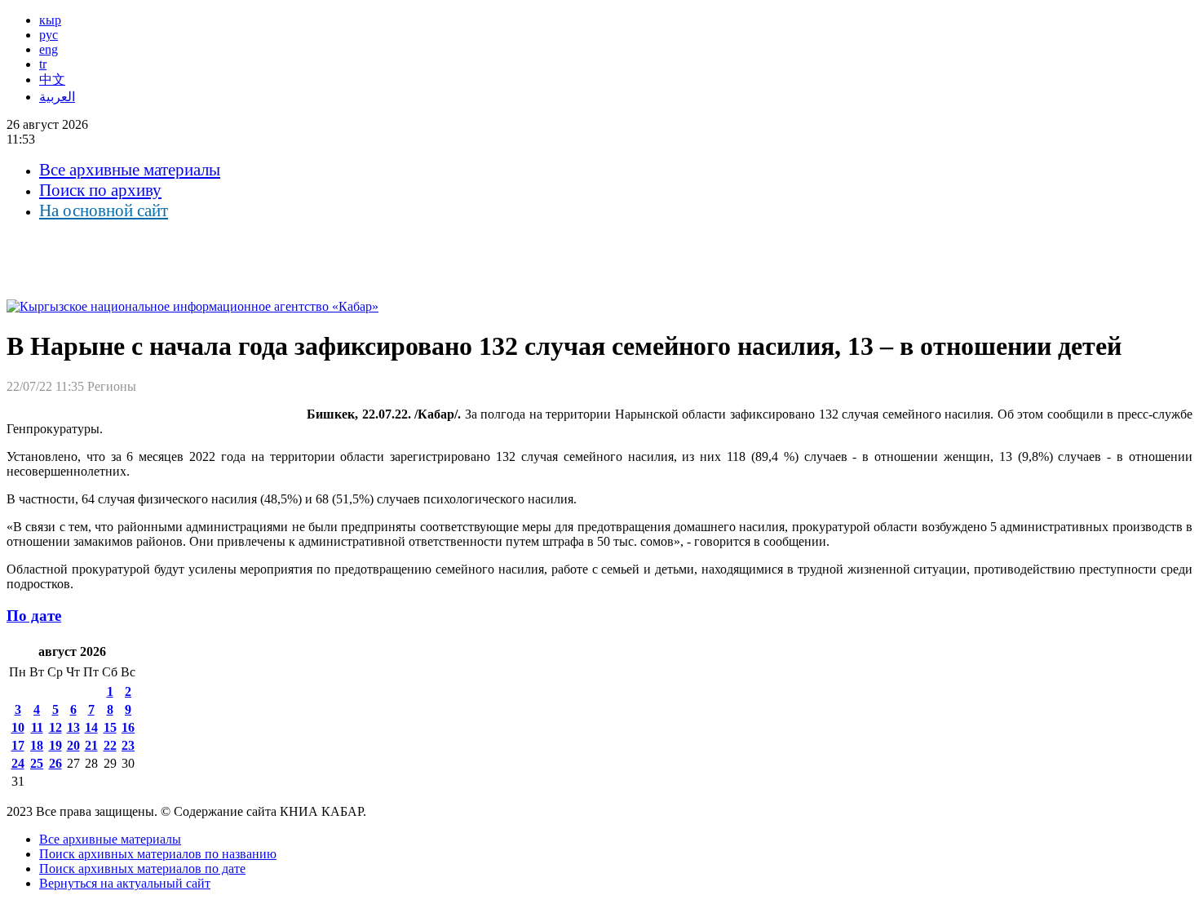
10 (17, 727)
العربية (57, 97)
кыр (50, 20)
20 (73, 745)
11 (37, 727)
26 (55, 763)
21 (91, 745)
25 (36, 763)
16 (128, 727)
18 (36, 745)
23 (128, 745)
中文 (52, 79)
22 (110, 745)
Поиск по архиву (100, 190)
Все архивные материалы (129, 169)
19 (55, 745)
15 (110, 727)
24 (17, 763)
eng (48, 49)
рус (48, 35)
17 (17, 745)
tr (42, 64)
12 (55, 727)
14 (91, 727)
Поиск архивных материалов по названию (158, 854)
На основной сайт (103, 210)
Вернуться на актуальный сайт (124, 883)
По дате (34, 615)
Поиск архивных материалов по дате (142, 868)
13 (73, 727)
